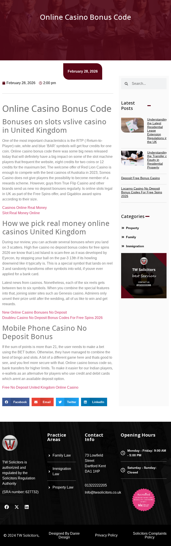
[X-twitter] (16, 506)
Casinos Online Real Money (24, 208)
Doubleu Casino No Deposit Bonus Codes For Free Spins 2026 (52, 318)
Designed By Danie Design (64, 535)
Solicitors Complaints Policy (150, 535)
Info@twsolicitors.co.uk (103, 492)
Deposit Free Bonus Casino (140, 178)
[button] (15, 402)
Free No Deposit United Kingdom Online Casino (40, 387)
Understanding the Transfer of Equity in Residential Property (157, 160)
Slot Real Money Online (21, 213)
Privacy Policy (106, 535)
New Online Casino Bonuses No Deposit (34, 312)
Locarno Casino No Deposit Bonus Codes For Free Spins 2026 (141, 192)
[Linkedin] (26, 506)
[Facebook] (6, 506)
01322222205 (96, 485)
